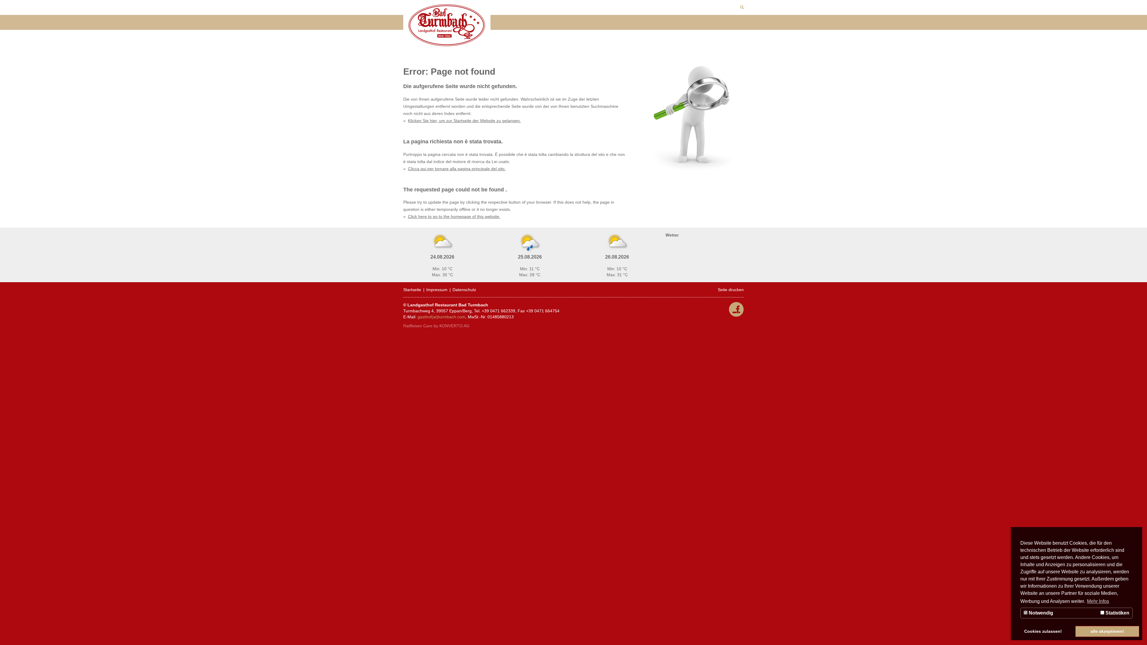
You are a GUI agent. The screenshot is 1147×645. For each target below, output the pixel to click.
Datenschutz (464, 289)
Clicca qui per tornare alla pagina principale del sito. (457, 168)
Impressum (436, 289)
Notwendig (1040, 612)
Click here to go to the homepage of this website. (454, 216)
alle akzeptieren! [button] (1107, 631)
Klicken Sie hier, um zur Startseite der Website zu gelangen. (464, 120)
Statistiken (1116, 612)
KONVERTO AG (454, 325)
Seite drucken (731, 289)
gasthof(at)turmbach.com (441, 316)
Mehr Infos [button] (1098, 601)
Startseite (412, 289)
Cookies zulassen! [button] (1043, 631)
